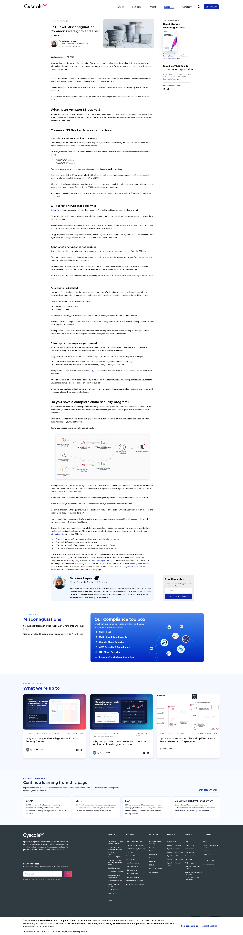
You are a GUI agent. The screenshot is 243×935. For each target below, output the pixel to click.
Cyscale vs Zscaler (173, 849)
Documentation (190, 856)
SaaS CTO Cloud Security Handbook (193, 873)
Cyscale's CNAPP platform (99, 560)
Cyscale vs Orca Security (175, 852)
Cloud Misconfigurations (134, 842)
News (161, 734)
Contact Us (206, 854)
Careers (205, 851)
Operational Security (132, 856)
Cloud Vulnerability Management (114, 876)
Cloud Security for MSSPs (116, 872)
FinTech (151, 847)
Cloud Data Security (132, 863)
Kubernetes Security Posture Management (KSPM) (115, 863)
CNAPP (182, 734)
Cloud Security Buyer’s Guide (192, 868)
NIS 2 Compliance (131, 870)
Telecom (152, 858)
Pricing (152, 6)
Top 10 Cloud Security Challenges (192, 879)
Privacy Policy (55, 879)
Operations (54, 734)
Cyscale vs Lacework (174, 845)
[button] (199, 6)
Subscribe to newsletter (179, 596)
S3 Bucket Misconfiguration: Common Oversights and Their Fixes (53, 627)
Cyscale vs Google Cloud (175, 860)
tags (92, 370)
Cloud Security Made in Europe (210, 846)
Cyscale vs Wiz (172, 842)
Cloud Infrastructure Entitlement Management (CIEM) (115, 855)
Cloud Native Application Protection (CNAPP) (116, 843)
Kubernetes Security (132, 877)
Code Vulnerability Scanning (135, 849)
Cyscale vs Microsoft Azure (174, 864)
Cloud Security (32, 734)
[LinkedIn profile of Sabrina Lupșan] (97, 578)
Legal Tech (152, 862)
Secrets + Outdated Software (114, 885)
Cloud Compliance (114, 868)
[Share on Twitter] (168, 89)
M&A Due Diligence (155, 869)
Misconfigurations (59, 21)
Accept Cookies (209, 925)
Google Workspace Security (135, 884)
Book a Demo (112, 893)
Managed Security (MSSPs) (155, 843)
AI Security (129, 852)
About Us (206, 842)
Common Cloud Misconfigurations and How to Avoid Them (53, 634)
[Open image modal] (102, 456)
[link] (54, 726)
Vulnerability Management (135, 845)
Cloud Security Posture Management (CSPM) (115, 848)
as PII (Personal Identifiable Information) (134, 152)
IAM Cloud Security (132, 860)
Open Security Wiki (207, 790)
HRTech (151, 865)
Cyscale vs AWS (172, 856)
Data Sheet (189, 860)
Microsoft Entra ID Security (134, 881)
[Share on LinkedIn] (164, 89)
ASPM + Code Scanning (115, 881)
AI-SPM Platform (113, 890)
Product (44, 734)
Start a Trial (111, 897)
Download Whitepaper (171, 59)
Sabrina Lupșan (82, 578)
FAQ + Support (190, 863)
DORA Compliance (132, 874)
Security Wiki (189, 845)
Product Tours (189, 849)
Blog (186, 842)
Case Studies (189, 852)
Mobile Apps (153, 872)
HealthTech (153, 854)
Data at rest (56, 210)
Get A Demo (211, 7)
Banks (151, 851)
